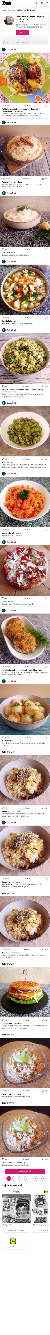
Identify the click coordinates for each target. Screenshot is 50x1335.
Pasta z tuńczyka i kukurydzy (13, 1094)
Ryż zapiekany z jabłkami (12, 182)
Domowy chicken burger (12, 1023)
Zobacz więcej (25, 1171)
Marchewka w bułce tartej (12, 533)
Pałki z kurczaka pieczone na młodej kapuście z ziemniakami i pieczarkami (21, 110)
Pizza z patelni (7, 602)
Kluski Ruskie (7, 741)
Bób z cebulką (7, 462)
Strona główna (8, 10)
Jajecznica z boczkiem (11, 811)
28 (35, 1179)
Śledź (22, 32)
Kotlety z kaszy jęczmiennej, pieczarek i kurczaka (22, 670)
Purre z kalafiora (8, 253)
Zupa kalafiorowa (9, 321)
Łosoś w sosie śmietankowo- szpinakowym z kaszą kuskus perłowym (22, 390)
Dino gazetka (7, 1225)
